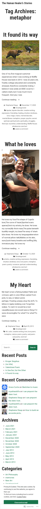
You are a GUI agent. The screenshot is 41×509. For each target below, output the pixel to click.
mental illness (7, 118)
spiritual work (15, 121)
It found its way (20, 35)
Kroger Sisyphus (12, 361)
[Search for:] (15, 347)
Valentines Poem (12, 367)
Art (7, 331)
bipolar (8, 110)
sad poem (31, 334)
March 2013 (10, 462)
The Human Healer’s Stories (17, 3)
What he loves (20, 144)
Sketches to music (30, 387)
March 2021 (10, 429)
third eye (5, 124)
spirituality (24, 121)
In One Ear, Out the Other (15, 370)
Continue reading (9, 100)
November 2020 (12, 441)
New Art (8, 481)
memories (9, 478)
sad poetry (16, 337)
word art (24, 126)
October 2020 (11, 444)
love (8, 116)
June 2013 (9, 453)
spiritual (6, 121)
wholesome (16, 126)
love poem (24, 262)
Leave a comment (21, 129)
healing (20, 113)
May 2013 (9, 456)
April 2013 (9, 459)
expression (6, 113)
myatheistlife (14, 391)
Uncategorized (20, 108)
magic (12, 116)
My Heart (20, 285)
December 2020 (12, 438)
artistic (6, 259)
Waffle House (32, 124)
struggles (31, 121)
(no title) (9, 364)
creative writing (29, 110)
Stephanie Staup (12, 105)
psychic (28, 118)
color (10, 331)
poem (4, 264)
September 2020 (12, 447)
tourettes (12, 124)
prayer (23, 118)
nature (14, 334)
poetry (9, 264)
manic (18, 116)
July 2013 (9, 450)
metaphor (16, 118)
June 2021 (9, 426)
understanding (21, 124)
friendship (14, 113)
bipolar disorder (17, 110)
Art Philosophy (11, 475)
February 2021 (11, 432)
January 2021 (11, 435)
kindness (34, 113)
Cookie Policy (21, 497)
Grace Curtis (14, 387)
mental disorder (26, 116)
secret (34, 118)
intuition (27, 113)
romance (16, 264)
